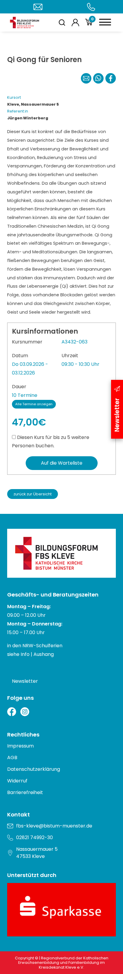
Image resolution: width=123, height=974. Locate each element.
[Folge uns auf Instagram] (24, 711)
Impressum (20, 745)
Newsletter (25, 681)
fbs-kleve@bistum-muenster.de (54, 825)
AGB (12, 757)
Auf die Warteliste (61, 463)
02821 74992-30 (34, 837)
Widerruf (17, 780)
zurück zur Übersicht (32, 494)
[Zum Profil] (75, 22)
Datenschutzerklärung (33, 769)
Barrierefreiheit (25, 792)
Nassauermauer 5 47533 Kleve (37, 853)
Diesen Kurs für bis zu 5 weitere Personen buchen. (50, 441)
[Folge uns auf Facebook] (11, 711)
